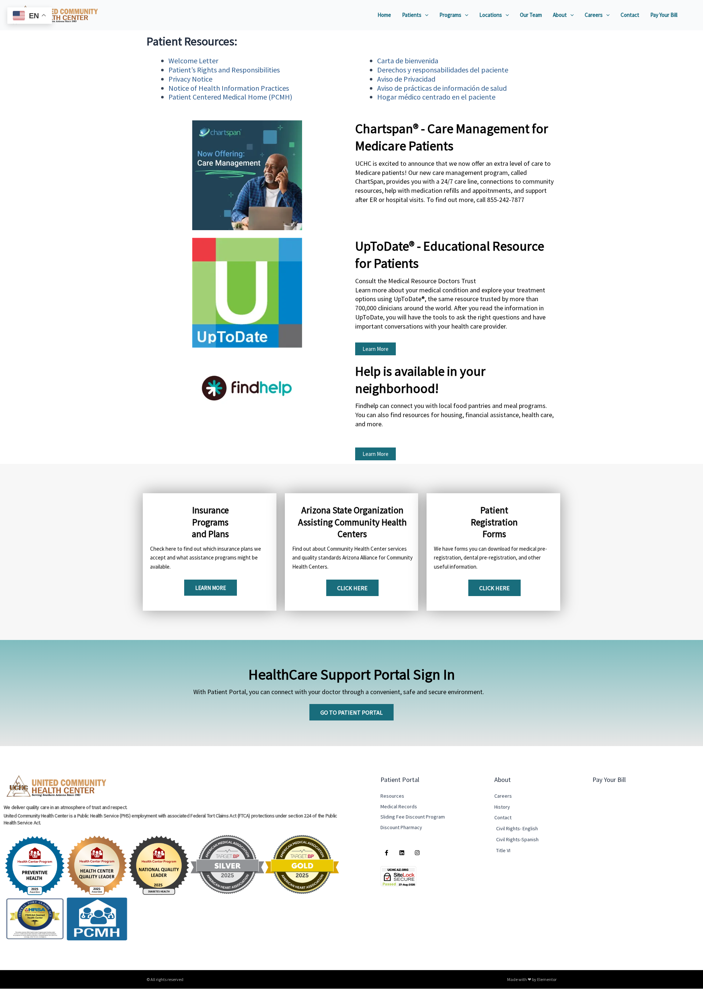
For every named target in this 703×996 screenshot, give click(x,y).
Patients (411, 14)
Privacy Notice (190, 78)
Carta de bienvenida (408, 60)
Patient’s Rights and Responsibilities (224, 69)
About (560, 14)
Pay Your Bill (663, 14)
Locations (490, 14)
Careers (594, 14)
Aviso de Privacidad (406, 78)
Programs (450, 14)
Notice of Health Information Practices (228, 88)
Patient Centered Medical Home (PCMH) (230, 96)
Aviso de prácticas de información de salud (442, 88)
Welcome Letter (193, 60)
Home (384, 14)
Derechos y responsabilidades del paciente (442, 69)
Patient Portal (399, 779)
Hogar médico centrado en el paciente (436, 96)
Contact (630, 14)
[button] (424, 15)
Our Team (531, 14)
